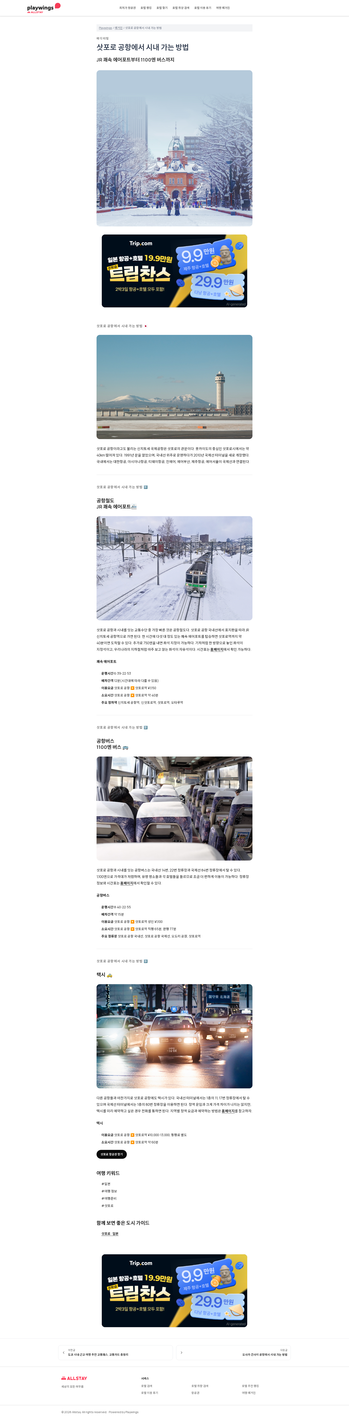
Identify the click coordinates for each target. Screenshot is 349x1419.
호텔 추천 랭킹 (250, 1386)
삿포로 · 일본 (110, 1233)
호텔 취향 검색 (180, 8)
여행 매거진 (223, 8)
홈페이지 (216, 649)
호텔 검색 (146, 1386)
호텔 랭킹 (146, 8)
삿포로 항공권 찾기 (112, 1154)
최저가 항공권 (127, 8)
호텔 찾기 (162, 8)
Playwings (105, 28)
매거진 (119, 28)
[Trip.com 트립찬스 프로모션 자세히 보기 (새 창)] (174, 271)
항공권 (195, 1393)
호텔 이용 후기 (202, 8)
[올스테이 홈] (44, 8)
